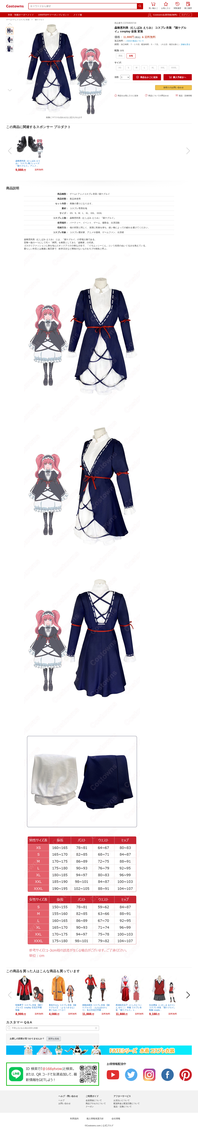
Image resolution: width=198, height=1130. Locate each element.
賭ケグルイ (39, 20)
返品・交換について (123, 1106)
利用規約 (74, 1118)
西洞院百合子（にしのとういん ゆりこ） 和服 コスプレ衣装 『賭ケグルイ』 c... (129, 1007)
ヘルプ (61, 1100)
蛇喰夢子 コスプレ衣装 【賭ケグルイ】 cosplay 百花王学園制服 (29, 1007)
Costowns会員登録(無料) (165, 14)
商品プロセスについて (96, 1103)
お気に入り (165, 5)
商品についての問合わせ (157, 95)
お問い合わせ (64, 1103)
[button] (9, 24)
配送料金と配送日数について (127, 1103)
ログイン (185, 14)
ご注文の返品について (134, 41)
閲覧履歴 (177, 5)
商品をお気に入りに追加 (126, 95)
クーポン (90, 1106)
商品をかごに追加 (147, 77)
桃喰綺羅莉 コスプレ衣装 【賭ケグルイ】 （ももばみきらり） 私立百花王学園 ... (96, 1007)
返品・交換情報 (184, 95)
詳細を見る (185, 44)
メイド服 (77, 14)
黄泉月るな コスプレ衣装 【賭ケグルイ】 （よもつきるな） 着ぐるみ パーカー (62, 1007)
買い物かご (153, 5)
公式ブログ (108, 1125)
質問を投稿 (53, 1038)
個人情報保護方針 (95, 1118)
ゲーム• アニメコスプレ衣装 (18, 20)
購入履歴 (188, 5)
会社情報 (116, 1118)
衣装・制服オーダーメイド (21, 14)
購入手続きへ (177, 77)
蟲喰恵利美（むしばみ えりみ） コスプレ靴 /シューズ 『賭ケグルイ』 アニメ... (27, 163)
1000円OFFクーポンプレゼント (53, 14)
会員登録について (94, 1100)
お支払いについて (122, 1100)
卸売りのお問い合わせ (174, 87)
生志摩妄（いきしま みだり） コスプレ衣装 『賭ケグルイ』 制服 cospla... (162, 1007)
